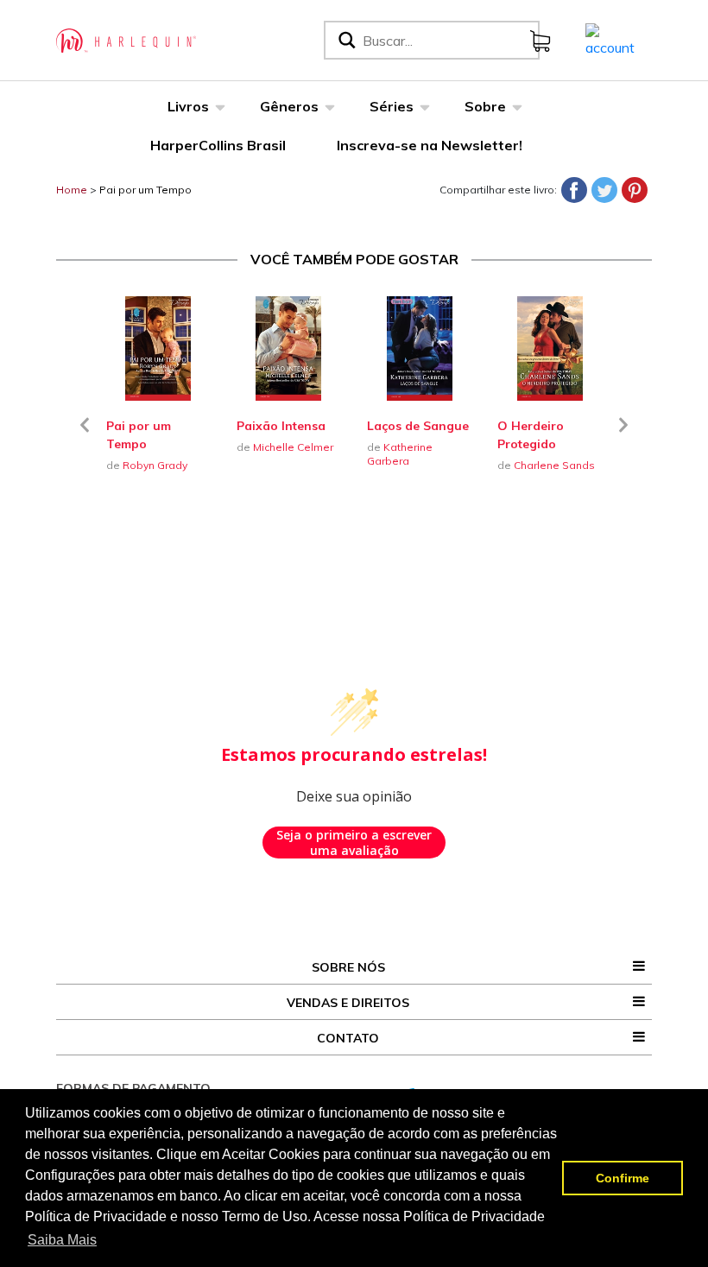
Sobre (485, 106)
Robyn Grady (155, 465)
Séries (392, 106)
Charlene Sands (554, 465)
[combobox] (447, 40)
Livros (188, 106)
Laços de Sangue (418, 426)
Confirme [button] (622, 1178)
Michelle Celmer (293, 446)
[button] (84, 435)
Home (71, 189)
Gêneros (289, 106)
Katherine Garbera (400, 453)
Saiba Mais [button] (62, 1239)
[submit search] (345, 40)
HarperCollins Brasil (218, 145)
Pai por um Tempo (145, 189)
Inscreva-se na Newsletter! (429, 145)
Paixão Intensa (281, 426)
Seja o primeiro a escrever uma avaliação (354, 842)
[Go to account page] (610, 39)
